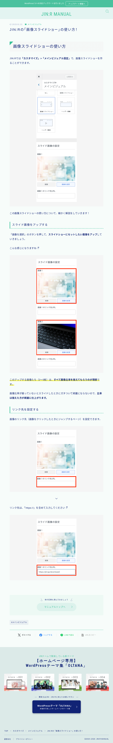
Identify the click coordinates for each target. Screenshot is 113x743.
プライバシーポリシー (24, 739)
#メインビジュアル (19, 622)
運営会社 (7, 739)
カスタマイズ (18, 731)
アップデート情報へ (76, 4)
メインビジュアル (35, 24)
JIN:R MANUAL (56, 14)
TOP (6, 731)
